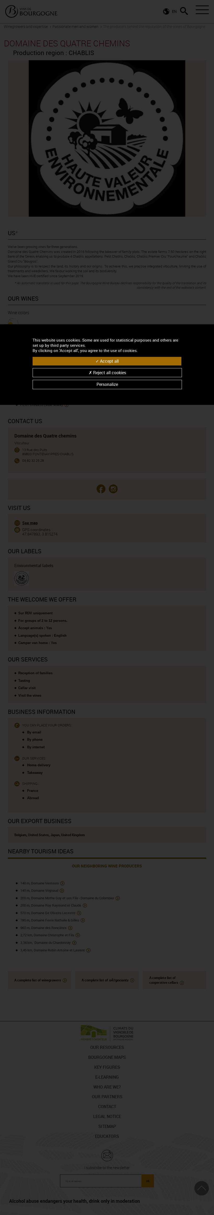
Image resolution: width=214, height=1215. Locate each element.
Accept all (109, 361)
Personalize (107, 384)
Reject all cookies (109, 372)
